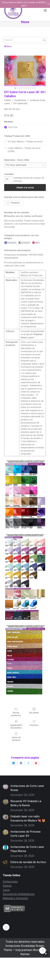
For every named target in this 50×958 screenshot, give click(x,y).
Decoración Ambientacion (19, 894)
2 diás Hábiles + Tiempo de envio (24, 149)
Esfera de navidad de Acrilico (28, 862)
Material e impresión (15, 898)
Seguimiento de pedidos (16, 726)
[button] (14, 203)
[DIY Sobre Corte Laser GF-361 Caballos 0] (25, 71)
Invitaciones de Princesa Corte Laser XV (25, 833)
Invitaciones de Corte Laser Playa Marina (27, 849)
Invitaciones (20, 100)
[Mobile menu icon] (45, 10)
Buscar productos (16, 714)
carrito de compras (16, 738)
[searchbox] (25, 40)
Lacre (6, 889)
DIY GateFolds (20, 103)
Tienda (7, 100)
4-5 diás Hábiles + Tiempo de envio (25, 141)
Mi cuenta (34, 712)
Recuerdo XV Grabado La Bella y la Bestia (25, 803)
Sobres (7, 885)
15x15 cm (12, 127)
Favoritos (34, 725)
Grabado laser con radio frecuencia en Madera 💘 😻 (27, 818)
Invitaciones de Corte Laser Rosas (27, 788)
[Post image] (5, 786)
